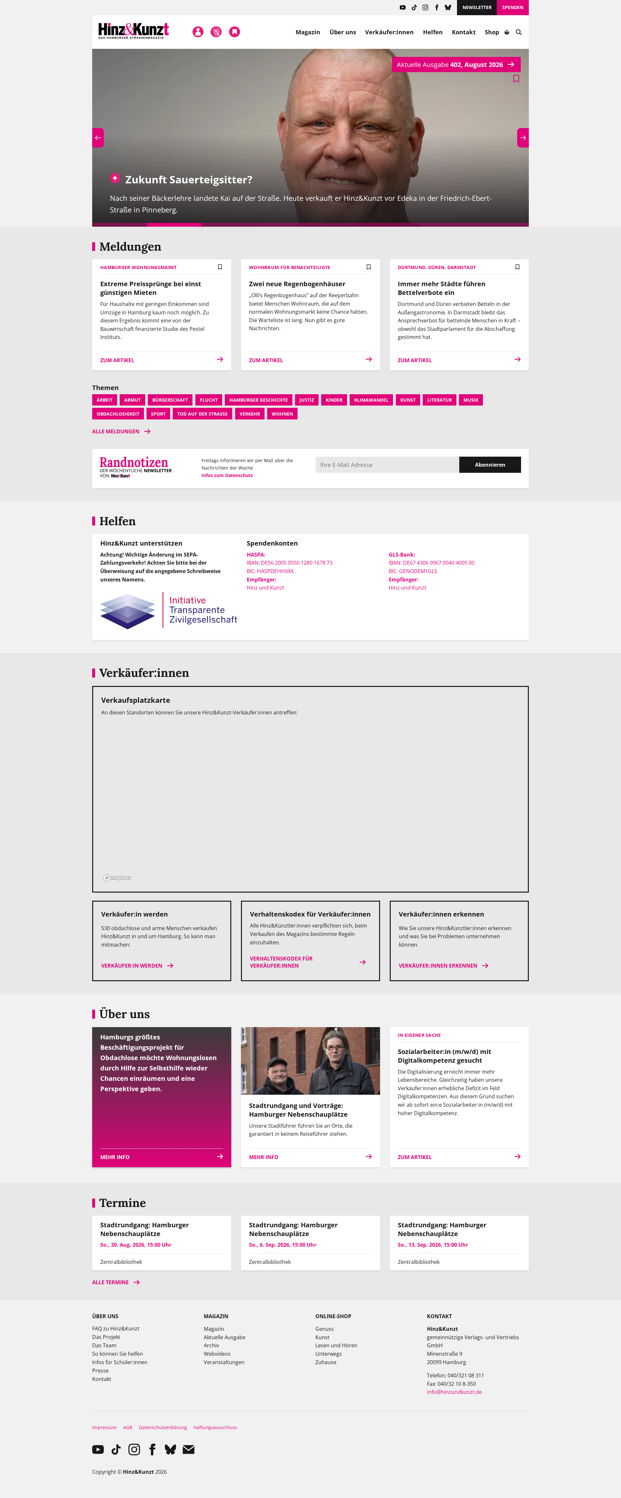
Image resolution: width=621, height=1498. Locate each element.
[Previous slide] (98, 137)
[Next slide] (523, 137)
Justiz (307, 400)
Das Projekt (106, 1337)
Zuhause (325, 1362)
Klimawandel (371, 400)
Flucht (209, 400)
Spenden (512, 7)
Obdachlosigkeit (118, 414)
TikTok (414, 7)
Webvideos (217, 1353)
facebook (436, 7)
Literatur (439, 400)
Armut (132, 400)
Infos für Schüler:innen (119, 1362)
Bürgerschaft (170, 400)
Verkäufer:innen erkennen (438, 965)
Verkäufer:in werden (131, 965)
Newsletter (477, 7)
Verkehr (250, 414)
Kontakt (464, 32)
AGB (127, 1427)
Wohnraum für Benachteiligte (290, 267)
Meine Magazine (216, 32)
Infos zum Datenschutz (227, 475)
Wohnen (282, 414)
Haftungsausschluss (215, 1427)
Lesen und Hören (336, 1345)
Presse (100, 1370)
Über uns (343, 32)
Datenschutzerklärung (163, 1427)
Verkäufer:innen (389, 32)
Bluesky (448, 7)
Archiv (211, 1345)
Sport (158, 414)
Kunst (408, 400)
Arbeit (105, 400)
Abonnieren (490, 464)
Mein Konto (198, 32)
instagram (425, 7)
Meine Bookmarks (234, 32)
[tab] (119, 225)
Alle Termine (110, 1282)
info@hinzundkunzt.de (454, 1391)
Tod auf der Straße (202, 414)
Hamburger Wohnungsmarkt (138, 267)
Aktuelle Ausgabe (224, 1337)
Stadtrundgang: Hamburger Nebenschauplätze (144, 1229)
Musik (470, 400)
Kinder (334, 400)
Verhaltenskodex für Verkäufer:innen (281, 962)
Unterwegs (328, 1353)
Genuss (324, 1328)
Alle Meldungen (115, 431)
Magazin (308, 32)
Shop (492, 32)
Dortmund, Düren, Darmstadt (437, 267)
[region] (310, 803)
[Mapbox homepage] (117, 878)
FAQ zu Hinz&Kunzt (115, 1328)
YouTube (403, 7)
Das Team (104, 1345)
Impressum (104, 1427)
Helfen (433, 32)
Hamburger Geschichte (258, 400)
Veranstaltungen (224, 1362)
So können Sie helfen (117, 1353)
